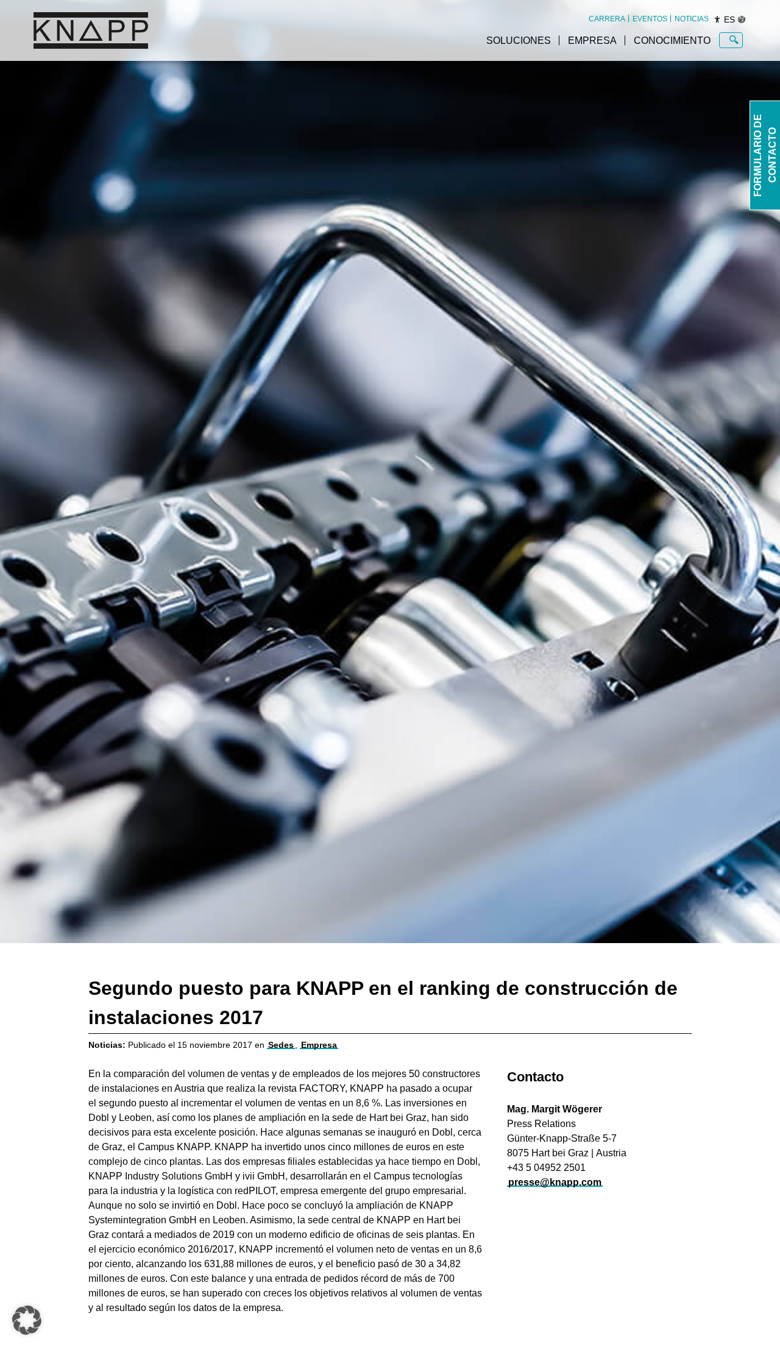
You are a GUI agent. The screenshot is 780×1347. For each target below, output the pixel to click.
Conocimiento (672, 40)
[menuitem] (607, 19)
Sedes (281, 1045)
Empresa (592, 40)
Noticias (692, 19)
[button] (27, 1320)
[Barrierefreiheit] (717, 19)
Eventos (650, 19)
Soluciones (518, 40)
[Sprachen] (741, 19)
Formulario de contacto (765, 155)
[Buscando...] (734, 40)
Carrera (607, 19)
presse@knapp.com (554, 1182)
